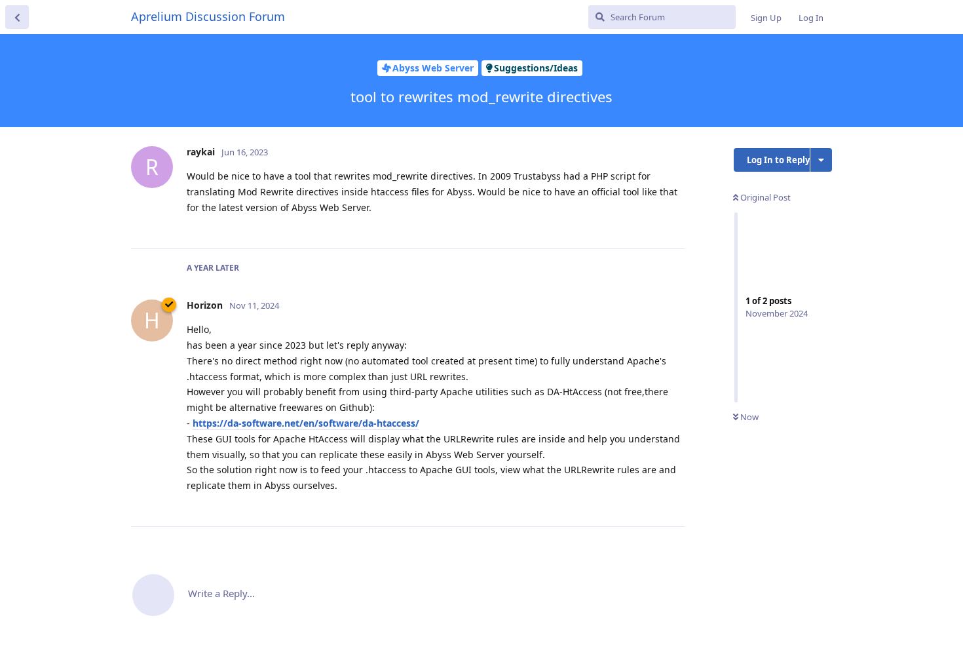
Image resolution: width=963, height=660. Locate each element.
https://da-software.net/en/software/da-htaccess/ (306, 423)
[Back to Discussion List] (17, 17)
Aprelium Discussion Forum (208, 16)
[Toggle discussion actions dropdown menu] (821, 160)
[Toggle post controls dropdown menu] (673, 224)
